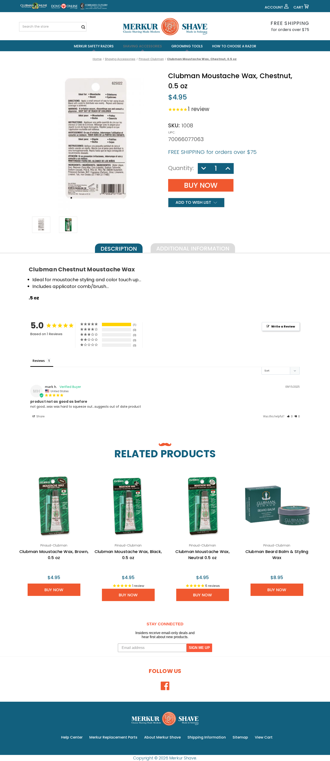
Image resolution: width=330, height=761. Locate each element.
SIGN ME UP (199, 648)
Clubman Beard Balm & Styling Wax (276, 554)
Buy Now (53, 590)
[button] (289, 416)
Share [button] (40, 416)
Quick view (54, 506)
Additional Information (192, 248)
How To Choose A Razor (234, 46)
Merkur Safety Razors (94, 46)
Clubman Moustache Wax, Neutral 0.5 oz (202, 554)
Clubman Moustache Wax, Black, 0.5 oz (128, 554)
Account (274, 7)
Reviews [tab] (39, 360)
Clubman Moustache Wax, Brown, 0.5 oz (53, 554)
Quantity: (181, 168)
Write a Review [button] (283, 326)
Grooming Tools (187, 46)
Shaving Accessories (142, 46)
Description (119, 249)
